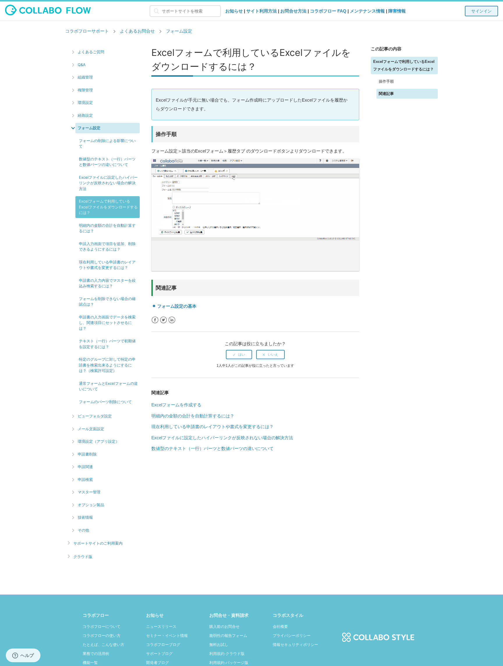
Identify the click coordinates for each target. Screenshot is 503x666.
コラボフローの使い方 (102, 635)
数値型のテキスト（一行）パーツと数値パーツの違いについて (107, 162)
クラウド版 (82, 557)
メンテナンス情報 (367, 10)
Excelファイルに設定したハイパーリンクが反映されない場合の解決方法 (108, 183)
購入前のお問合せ (224, 626)
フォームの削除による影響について (107, 143)
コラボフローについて (102, 626)
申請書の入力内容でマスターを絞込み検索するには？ (107, 283)
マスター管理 (89, 492)
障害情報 (397, 10)
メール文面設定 (91, 428)
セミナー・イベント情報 (167, 635)
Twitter (163, 320)
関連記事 (386, 93)
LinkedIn (172, 320)
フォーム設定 (179, 31)
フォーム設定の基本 (176, 306)
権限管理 (85, 90)
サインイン (481, 11)
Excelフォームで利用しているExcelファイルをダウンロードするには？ (108, 207)
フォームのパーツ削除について (105, 401)
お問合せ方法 (293, 10)
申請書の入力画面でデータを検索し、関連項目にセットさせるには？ (107, 323)
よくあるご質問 (91, 51)
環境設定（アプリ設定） (98, 441)
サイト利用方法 (261, 10)
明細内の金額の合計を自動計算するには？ (107, 228)
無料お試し (218, 644)
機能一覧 (90, 662)
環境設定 (85, 102)
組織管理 (85, 77)
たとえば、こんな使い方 (103, 644)
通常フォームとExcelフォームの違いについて (108, 386)
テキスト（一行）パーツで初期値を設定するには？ (107, 344)
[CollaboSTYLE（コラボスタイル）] (378, 634)
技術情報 (85, 517)
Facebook (155, 320)
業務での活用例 (96, 653)
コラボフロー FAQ (328, 10)
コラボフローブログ (163, 644)
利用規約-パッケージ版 (228, 662)
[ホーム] (48, 13)
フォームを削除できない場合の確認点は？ (107, 301)
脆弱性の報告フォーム (228, 635)
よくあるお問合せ (137, 31)
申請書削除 (87, 454)
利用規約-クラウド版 (227, 653)
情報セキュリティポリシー (295, 644)
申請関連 (85, 466)
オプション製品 (91, 504)
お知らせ (234, 10)
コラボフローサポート (87, 31)
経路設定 (85, 115)
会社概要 (280, 626)
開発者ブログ (157, 662)
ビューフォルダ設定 (95, 416)
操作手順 (386, 81)
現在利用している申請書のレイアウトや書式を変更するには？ (107, 265)
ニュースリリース (161, 626)
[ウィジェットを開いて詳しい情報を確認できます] (23, 656)
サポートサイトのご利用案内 (98, 543)
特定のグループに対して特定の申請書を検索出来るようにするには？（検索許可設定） (107, 365)
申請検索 (85, 479)
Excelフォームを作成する (176, 404)
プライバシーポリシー (292, 635)
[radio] (239, 354)
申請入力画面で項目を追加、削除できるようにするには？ (107, 246)
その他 (83, 530)
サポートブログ (159, 653)
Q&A (82, 64)
